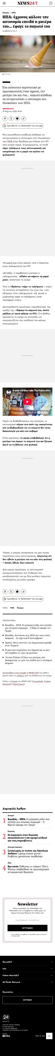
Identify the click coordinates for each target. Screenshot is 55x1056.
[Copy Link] (23, 118)
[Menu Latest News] (50, 3)
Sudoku (47, 681)
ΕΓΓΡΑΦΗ (27, 1000)
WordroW (7, 684)
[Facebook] (5, 118)
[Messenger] (17, 118)
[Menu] (4, 3)
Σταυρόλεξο (37, 681)
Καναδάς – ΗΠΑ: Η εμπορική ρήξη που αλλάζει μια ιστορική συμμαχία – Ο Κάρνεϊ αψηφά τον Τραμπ (28, 628)
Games (14, 681)
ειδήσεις (20, 676)
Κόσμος (6, 13)
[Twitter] (11, 118)
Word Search (18, 684)
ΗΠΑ (14, 13)
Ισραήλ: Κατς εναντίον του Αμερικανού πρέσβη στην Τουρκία (28, 644)
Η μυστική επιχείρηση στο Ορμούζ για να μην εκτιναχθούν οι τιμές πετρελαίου (27, 651)
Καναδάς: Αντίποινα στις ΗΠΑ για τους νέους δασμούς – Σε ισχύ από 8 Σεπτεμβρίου (27, 637)
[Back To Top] (49, 1036)
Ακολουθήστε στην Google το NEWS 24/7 (21, 673)
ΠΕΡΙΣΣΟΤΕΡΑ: (9, 621)
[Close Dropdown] (51, 962)
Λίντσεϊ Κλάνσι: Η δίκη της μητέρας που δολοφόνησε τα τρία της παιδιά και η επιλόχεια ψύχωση (28, 660)
